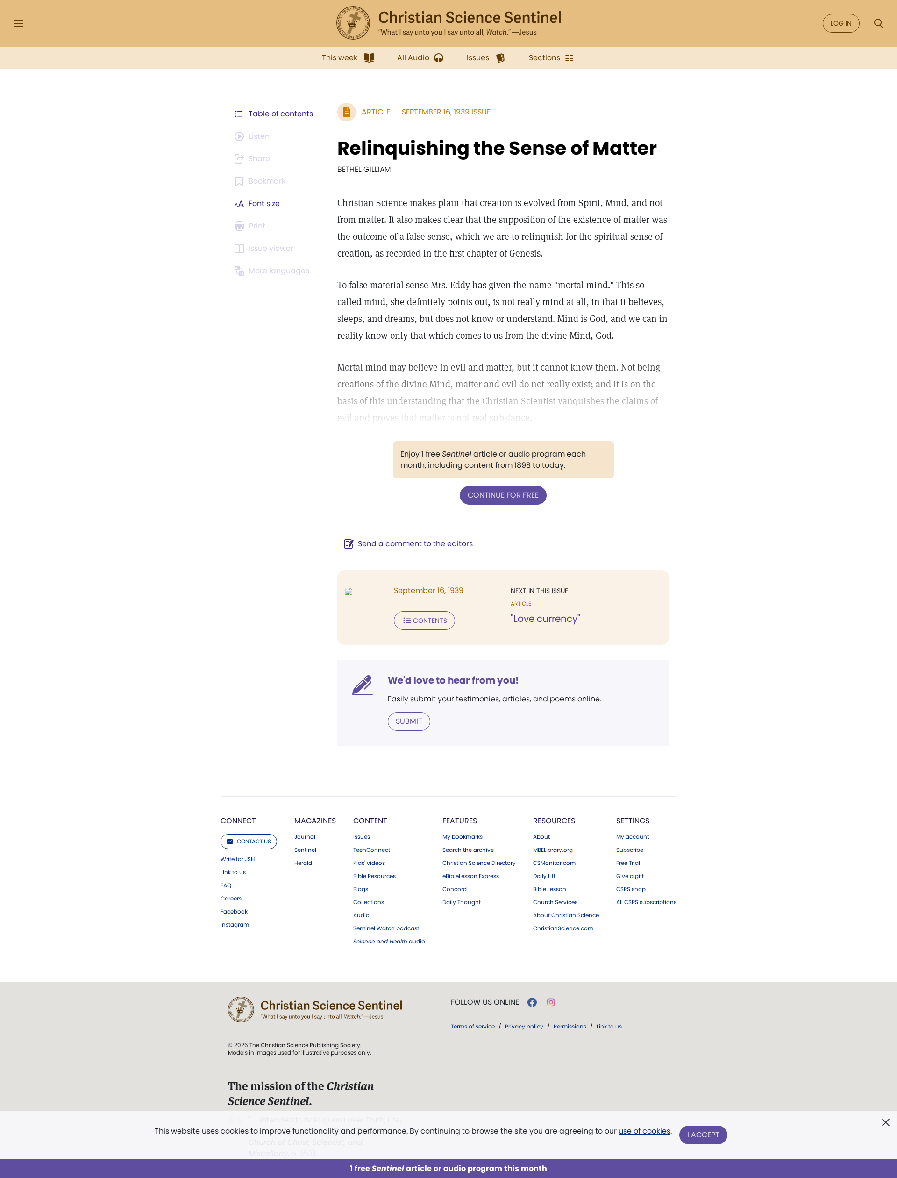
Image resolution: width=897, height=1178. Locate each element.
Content (370, 820)
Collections (368, 902)
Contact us (254, 841)
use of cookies (644, 1131)
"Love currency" (545, 618)
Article (376, 112)
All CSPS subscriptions (646, 902)
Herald (303, 863)
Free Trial (628, 863)
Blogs (360, 889)
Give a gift (630, 876)
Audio (361, 915)
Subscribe (629, 850)
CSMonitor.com (554, 863)
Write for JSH (238, 859)
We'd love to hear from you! (453, 680)
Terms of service (473, 1026)
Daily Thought (461, 902)
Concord (454, 889)
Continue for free (503, 495)
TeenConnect (371, 850)
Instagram (235, 925)
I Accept (703, 1134)
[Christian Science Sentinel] (448, 23)
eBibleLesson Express (470, 876)
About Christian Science (566, 915)
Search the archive (468, 850)
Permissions (570, 1026)
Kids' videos (369, 863)
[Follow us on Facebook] (532, 1002)
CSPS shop (631, 889)
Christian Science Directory (479, 863)
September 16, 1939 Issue (446, 112)
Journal (304, 837)
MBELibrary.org (553, 850)
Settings (632, 820)
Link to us (233, 872)
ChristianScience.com (563, 928)
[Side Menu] (18, 23)
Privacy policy (524, 1026)
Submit (409, 721)
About (541, 837)
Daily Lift (544, 876)
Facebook (234, 911)
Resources (554, 820)
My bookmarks (462, 837)
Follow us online (485, 1002)
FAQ (226, 885)
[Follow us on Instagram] (551, 1002)
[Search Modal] (878, 23)
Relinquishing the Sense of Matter (497, 148)
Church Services (555, 902)
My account (632, 837)
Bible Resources (374, 876)
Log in (841, 23)
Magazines (315, 820)
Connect (238, 820)
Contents (430, 620)
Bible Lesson (549, 889)
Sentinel (305, 850)
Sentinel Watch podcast (386, 928)
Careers (231, 898)
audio (389, 941)
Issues (361, 837)
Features (459, 820)
